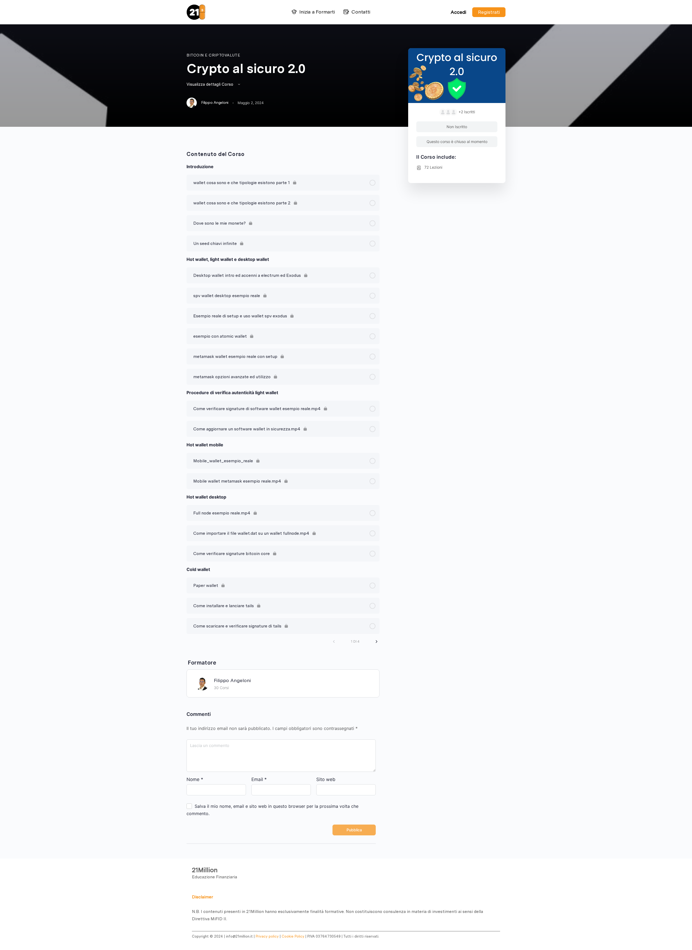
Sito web (325, 779)
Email (259, 779)
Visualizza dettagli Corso (210, 84)
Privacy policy (267, 936)
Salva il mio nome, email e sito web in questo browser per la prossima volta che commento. (272, 809)
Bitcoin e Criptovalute (213, 55)
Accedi (458, 12)
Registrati (489, 12)
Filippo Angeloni (232, 680)
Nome (195, 779)
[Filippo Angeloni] (202, 683)
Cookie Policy (293, 936)
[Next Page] (376, 641)
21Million (205, 870)
